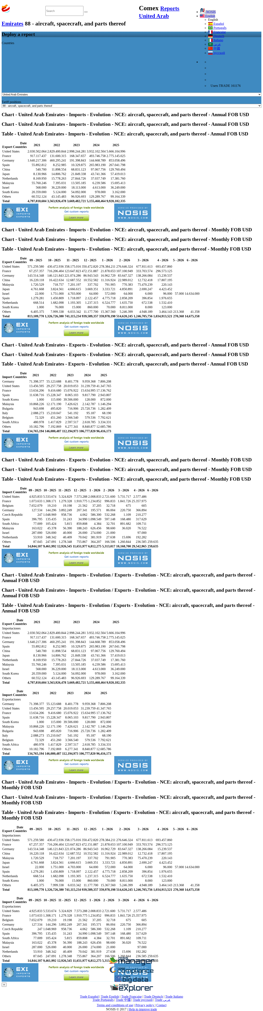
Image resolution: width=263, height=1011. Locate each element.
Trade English (110, 996)
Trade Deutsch (153, 996)
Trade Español (89, 996)
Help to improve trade (143, 1009)
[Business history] (131, 964)
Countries (8, 43)
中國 (216, 48)
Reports (169, 8)
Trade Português (103, 1000)
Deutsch (218, 36)
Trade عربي (163, 1000)
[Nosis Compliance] (131, 973)
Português (219, 28)
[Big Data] (131, 982)
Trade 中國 (123, 1000)
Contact (161, 1005)
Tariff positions (11, 102)
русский (219, 53)
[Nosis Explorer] (131, 991)
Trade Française (131, 996)
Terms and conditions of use (115, 1005)
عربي (217, 44)
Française (219, 32)
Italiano (218, 40)
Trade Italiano (174, 996)
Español (218, 23)
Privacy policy (145, 1005)
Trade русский (143, 1000)
